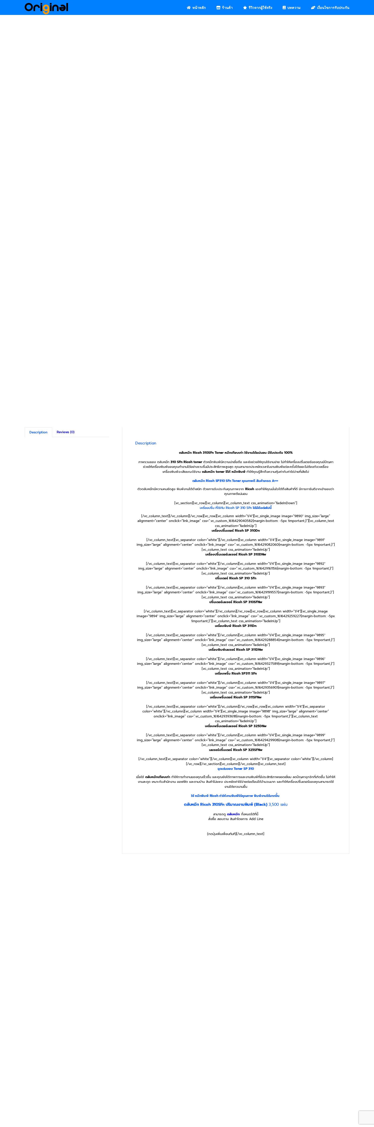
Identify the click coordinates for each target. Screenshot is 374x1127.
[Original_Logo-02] (46, 4)
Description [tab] (38, 432)
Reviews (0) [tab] (65, 432)
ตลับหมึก (233, 814)
